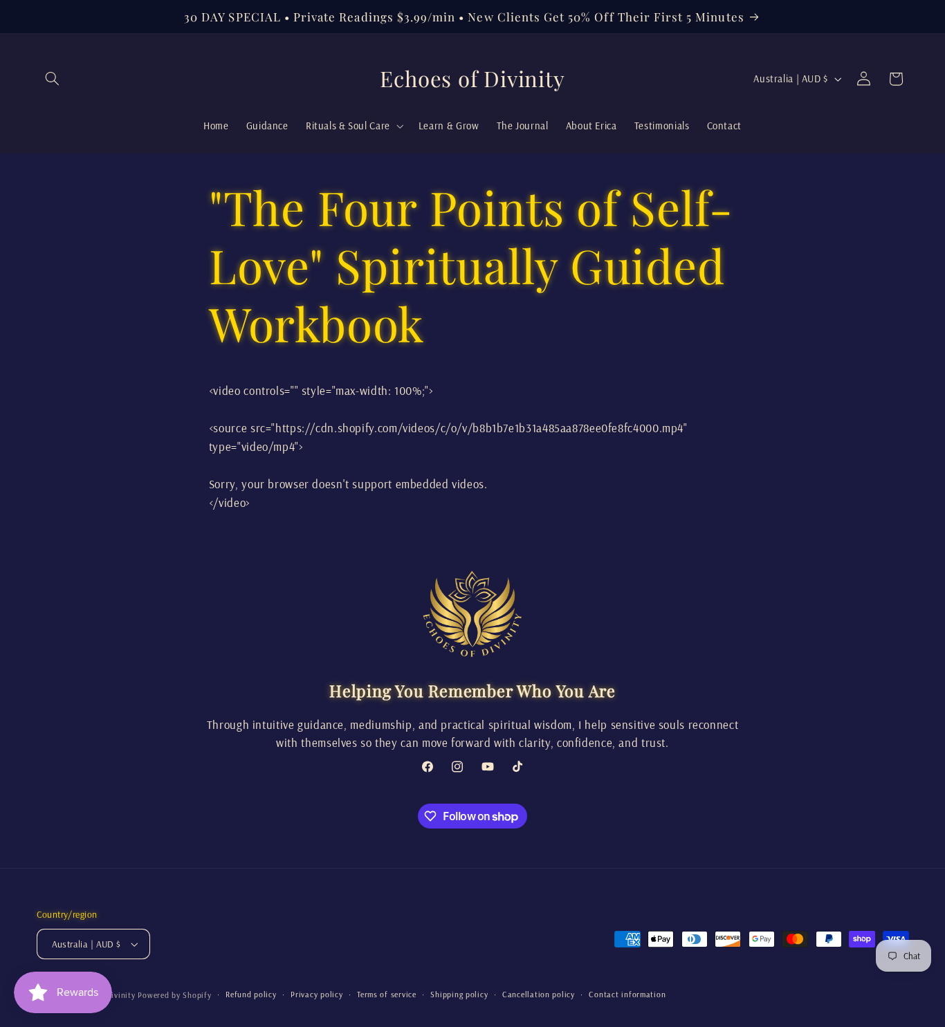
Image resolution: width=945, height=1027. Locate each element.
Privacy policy (316, 994)
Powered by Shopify (174, 995)
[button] (52, 79)
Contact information (627, 994)
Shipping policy (459, 994)
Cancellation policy (538, 994)
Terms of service (386, 994)
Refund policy (251, 994)
